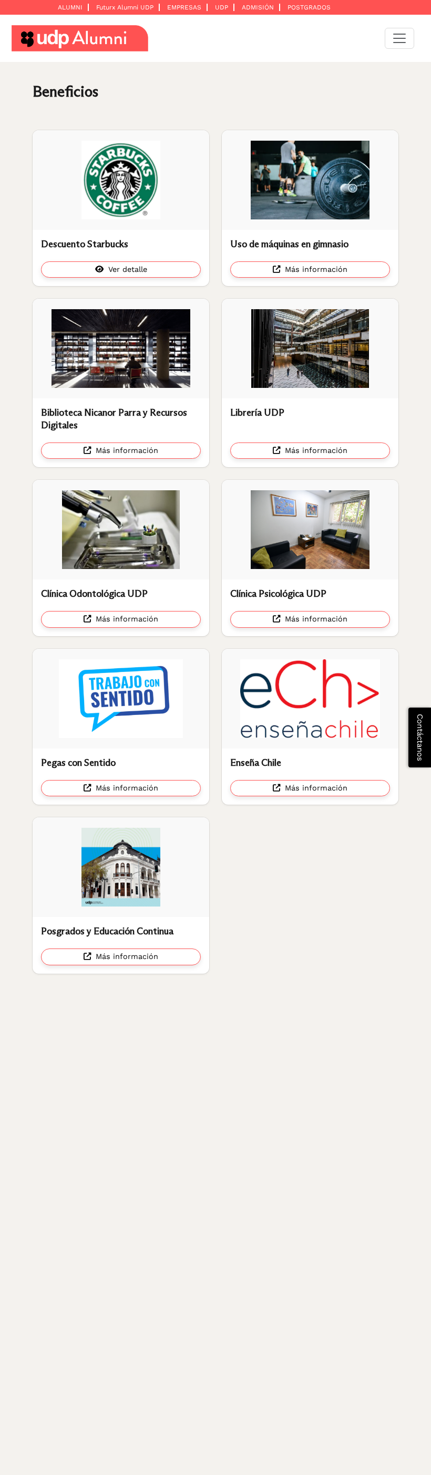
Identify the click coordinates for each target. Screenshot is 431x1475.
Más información (314, 269)
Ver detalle (126, 269)
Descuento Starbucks (84, 244)
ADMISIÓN (258, 7)
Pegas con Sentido (78, 762)
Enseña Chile (255, 762)
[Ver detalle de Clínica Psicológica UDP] (310, 529)
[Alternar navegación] (399, 38)
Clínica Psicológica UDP (278, 593)
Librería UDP (257, 412)
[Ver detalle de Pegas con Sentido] (121, 698)
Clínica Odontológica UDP (94, 593)
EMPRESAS (184, 7)
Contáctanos (420, 737)
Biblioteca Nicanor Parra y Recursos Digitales (114, 419)
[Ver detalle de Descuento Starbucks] (121, 180)
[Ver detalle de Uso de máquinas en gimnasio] (310, 180)
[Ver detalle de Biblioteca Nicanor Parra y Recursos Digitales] (121, 348)
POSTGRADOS (309, 7)
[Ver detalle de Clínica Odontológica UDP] (121, 529)
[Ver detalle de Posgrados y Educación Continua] (121, 867)
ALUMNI (70, 7)
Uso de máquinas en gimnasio (289, 244)
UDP (221, 7)
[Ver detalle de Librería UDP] (310, 348)
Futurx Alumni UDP (124, 7)
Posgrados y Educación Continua (107, 931)
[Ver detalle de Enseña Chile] (310, 698)
